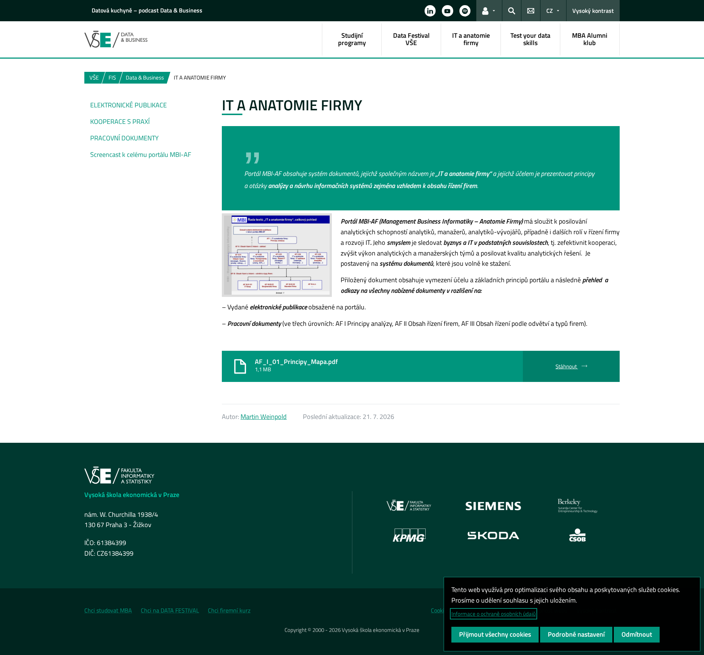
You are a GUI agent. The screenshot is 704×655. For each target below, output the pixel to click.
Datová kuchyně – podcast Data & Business (147, 10)
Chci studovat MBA (108, 610)
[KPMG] (409, 535)
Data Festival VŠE (411, 39)
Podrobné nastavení (576, 634)
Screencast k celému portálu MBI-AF (140, 154)
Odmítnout (637, 634)
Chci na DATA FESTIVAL (170, 610)
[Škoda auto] (493, 535)
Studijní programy (352, 39)
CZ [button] (549, 10)
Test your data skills (530, 39)
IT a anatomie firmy (471, 39)
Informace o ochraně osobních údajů (493, 614)
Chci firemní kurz (229, 610)
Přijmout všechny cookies (495, 634)
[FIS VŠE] (409, 505)
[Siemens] (493, 505)
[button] (430, 10)
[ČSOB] (577, 535)
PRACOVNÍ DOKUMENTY (124, 138)
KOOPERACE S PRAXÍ (120, 121)
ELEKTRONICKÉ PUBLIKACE (128, 105)
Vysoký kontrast (593, 10)
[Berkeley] (577, 505)
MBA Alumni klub (589, 39)
